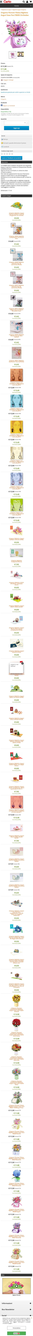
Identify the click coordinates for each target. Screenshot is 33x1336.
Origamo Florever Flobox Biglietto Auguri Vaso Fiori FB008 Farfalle (16, 1262)
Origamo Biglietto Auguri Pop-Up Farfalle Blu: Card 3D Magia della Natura (16, 937)
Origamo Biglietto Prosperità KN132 (16, 561)
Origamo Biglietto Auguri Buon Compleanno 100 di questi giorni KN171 (16, 787)
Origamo (3, 99)
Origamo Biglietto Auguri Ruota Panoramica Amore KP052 (16, 674)
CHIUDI (31, 1318)
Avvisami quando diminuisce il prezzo (14, 143)
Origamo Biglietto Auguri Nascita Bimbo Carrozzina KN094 (16, 886)
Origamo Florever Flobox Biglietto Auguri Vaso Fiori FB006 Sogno (16, 1210)
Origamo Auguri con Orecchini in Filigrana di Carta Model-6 (16, 461)
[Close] (22, 663)
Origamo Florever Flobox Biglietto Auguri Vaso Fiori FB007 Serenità (16, 1236)
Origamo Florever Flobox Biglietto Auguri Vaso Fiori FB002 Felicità (16, 1132)
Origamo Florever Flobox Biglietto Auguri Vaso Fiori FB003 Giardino (16, 1158)
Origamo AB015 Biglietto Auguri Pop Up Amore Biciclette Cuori (16, 309)
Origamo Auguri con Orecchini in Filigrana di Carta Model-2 (16, 383)
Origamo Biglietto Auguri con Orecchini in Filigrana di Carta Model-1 (16, 811)
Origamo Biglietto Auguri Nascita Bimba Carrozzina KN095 (16, 860)
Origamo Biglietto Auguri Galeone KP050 (16, 651)
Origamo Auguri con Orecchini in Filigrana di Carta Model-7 (16, 487)
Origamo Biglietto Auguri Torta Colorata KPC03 (16, 719)
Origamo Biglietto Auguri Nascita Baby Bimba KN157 (16, 837)
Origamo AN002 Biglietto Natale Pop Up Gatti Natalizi (16, 335)
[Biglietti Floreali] (16, 1286)
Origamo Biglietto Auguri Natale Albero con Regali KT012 (16, 764)
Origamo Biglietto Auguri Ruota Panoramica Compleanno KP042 (16, 629)
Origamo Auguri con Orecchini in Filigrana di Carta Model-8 (16, 513)
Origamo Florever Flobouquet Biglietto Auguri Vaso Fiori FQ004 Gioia (16, 1083)
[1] (16, 123)
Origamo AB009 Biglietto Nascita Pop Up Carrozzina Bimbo (16, 263)
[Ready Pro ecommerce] (16, 1333)
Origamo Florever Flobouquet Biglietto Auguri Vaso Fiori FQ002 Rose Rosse (16, 1034)
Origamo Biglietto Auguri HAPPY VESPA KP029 (16, 606)
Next (31, 33)
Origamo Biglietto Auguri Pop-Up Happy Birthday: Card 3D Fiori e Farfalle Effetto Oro (16, 961)
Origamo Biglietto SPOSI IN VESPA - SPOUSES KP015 (16, 583)
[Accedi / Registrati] (27, 1)
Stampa (5, 139)
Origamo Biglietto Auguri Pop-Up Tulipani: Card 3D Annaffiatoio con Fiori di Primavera (16, 985)
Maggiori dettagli (8, 80)
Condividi (6, 147)
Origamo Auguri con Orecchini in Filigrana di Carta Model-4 (16, 409)
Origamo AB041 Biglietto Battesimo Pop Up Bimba (16, 361)
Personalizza (16, 1328)
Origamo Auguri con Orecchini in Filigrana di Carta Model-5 (16, 435)
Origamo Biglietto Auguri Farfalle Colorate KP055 (16, 539)
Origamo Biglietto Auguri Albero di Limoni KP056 (16, 697)
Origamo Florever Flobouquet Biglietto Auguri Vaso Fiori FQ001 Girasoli (16, 1010)
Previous (2, 33)
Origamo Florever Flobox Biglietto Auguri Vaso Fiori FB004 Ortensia (16, 1184)
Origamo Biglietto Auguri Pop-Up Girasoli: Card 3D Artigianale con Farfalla (16, 214)
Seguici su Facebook (9, 105)
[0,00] (31, 1)
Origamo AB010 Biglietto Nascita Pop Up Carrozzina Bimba (16, 286)
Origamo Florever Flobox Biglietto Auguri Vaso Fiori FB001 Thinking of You (16, 1106)
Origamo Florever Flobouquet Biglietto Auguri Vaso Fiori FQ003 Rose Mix (16, 1058)
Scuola (16, 6)
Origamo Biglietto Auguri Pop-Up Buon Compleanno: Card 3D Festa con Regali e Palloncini (16, 913)
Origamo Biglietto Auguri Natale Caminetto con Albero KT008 (16, 741)
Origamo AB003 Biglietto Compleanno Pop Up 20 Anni (16, 237)
